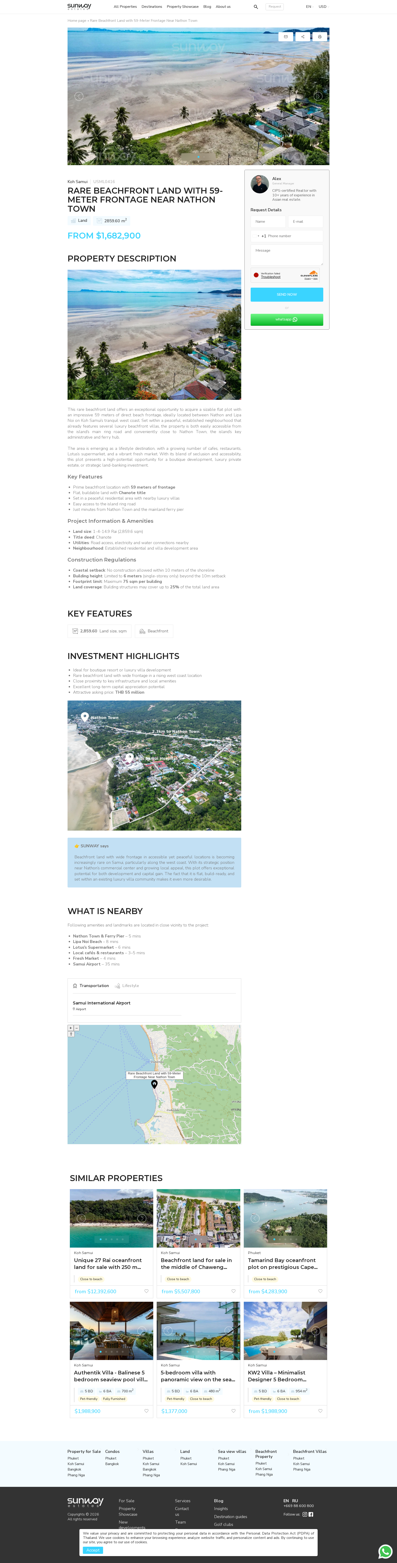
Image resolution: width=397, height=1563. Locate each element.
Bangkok (74, 1469)
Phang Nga (76, 1475)
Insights (221, 1508)
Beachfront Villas (310, 1451)
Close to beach (91, 1279)
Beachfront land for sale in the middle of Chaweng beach (196, 1264)
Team (180, 1522)
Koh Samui (78, 181)
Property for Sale (84, 1451)
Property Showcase (128, 1511)
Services (182, 1501)
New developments (132, 1524)
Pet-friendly (88, 1399)
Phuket (254, 1253)
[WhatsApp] (385, 1551)
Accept (93, 1550)
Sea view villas (232, 1451)
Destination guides (230, 1516)
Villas (148, 1451)
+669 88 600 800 (299, 1505)
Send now (287, 294)
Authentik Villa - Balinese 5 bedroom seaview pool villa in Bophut (110, 1376)
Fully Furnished (114, 1399)
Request (275, 6)
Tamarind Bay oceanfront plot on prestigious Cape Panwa (282, 1264)
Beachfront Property (266, 1454)
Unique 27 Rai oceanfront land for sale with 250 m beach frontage (108, 1264)
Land (185, 1451)
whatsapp (283, 319)
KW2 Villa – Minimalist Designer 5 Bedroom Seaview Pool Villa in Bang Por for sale (282, 1376)
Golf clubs (223, 1524)
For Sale (126, 1501)
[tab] (198, 156)
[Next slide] (318, 96)
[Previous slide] (78, 96)
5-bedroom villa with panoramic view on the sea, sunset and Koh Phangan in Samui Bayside (197, 1376)
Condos (112, 1451)
